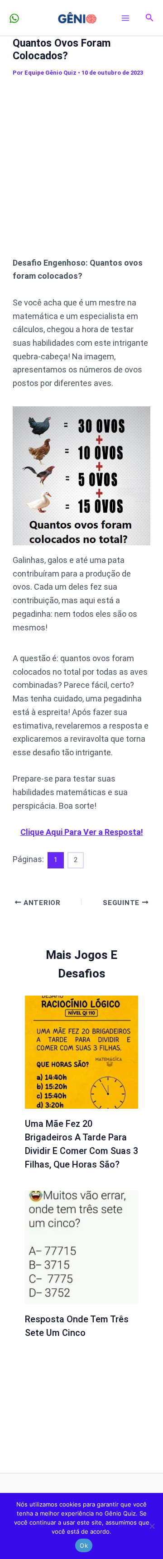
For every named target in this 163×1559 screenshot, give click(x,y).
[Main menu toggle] (125, 18)
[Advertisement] (81, 167)
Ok (84, 1545)
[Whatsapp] (14, 18)
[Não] (151, 1525)
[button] (149, 18)
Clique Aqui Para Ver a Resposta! (81, 832)
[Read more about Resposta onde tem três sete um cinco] (82, 1246)
